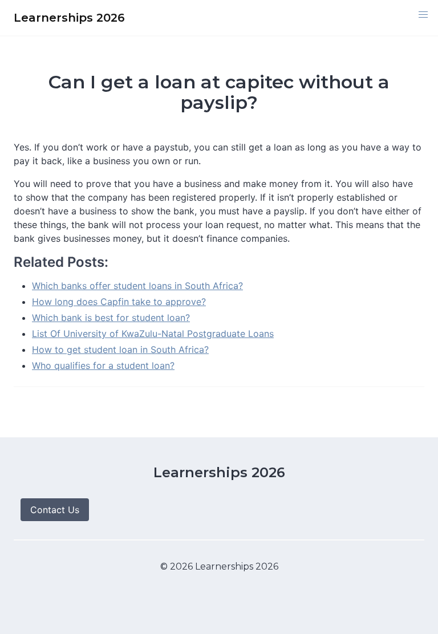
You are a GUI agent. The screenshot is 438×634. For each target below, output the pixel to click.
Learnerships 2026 (219, 472)
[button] (423, 15)
